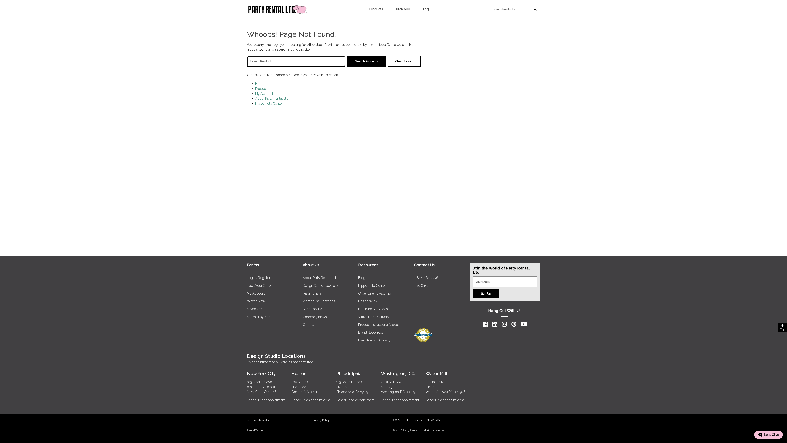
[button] (768, 435)
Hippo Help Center (269, 103)
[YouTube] (524, 324)
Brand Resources (370, 333)
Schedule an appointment (266, 400)
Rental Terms (255, 430)
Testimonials (312, 293)
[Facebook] (485, 324)
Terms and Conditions (260, 420)
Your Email (481, 278)
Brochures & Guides (373, 309)
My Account (264, 94)
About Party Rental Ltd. (272, 98)
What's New (256, 301)
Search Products (501, 6)
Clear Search (404, 61)
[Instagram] (504, 324)
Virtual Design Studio (373, 317)
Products (376, 9)
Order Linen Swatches (374, 293)
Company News (315, 317)
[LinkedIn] (494, 324)
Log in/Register (258, 278)
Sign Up (485, 293)
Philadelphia (349, 373)
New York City (261, 373)
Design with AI (368, 301)
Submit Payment (259, 317)
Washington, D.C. (398, 373)
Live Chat (421, 286)
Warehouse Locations (319, 301)
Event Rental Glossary (374, 340)
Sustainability (312, 309)
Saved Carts (255, 309)
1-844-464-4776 (426, 278)
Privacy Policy (321, 420)
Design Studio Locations (321, 286)
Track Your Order (259, 286)
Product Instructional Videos (379, 325)
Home (259, 84)
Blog (425, 9)
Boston (299, 373)
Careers (308, 325)
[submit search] (535, 9)
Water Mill (436, 373)
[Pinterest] (513, 324)
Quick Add (402, 9)
